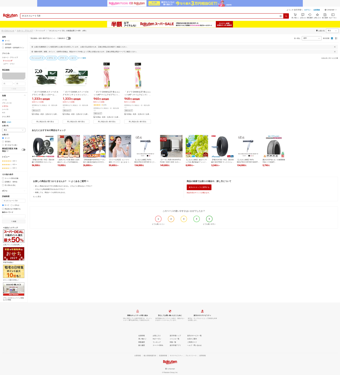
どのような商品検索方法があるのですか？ (50, 189)
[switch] (23, 150)
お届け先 (5, 126)
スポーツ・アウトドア (25, 31)
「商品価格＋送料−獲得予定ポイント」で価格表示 (47, 38)
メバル (4, 100)
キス (3, 113)
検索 (14, 89)
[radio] (3, 41)
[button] (331, 10)
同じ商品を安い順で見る (45, 122)
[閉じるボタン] (334, 47)
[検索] (286, 16)
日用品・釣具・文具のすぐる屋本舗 (46, 114)
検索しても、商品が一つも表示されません (50, 192)
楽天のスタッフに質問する (199, 187)
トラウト (5, 106)
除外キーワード (7, 212)
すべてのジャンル (7, 31)
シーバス (5, 109)
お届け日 (5, 134)
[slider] (2, 79)
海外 (9, 122)
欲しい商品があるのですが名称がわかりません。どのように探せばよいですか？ (63, 186)
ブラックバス (7, 103)
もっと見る (37, 196)
